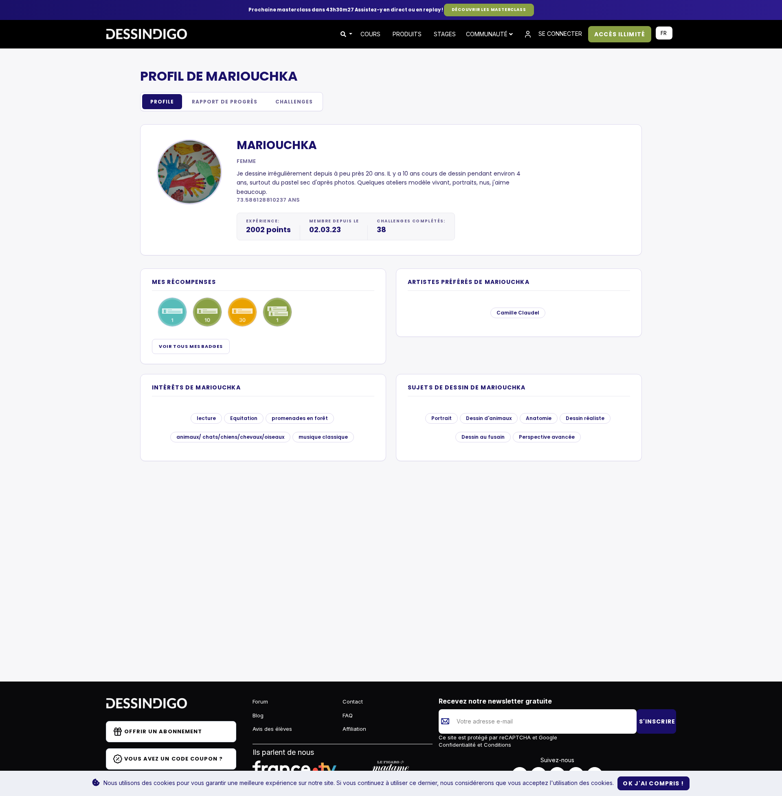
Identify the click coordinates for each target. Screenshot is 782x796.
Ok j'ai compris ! (653, 783)
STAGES (445, 34)
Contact (353, 701)
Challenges (294, 101)
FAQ (348, 715)
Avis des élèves (272, 729)
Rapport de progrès (224, 101)
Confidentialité (458, 744)
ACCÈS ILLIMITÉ (619, 34)
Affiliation (354, 729)
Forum (260, 701)
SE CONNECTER (559, 33)
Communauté (487, 34)
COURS (370, 34)
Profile (162, 101)
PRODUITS (407, 34)
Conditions (496, 744)
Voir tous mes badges (191, 346)
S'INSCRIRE (657, 721)
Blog (258, 715)
